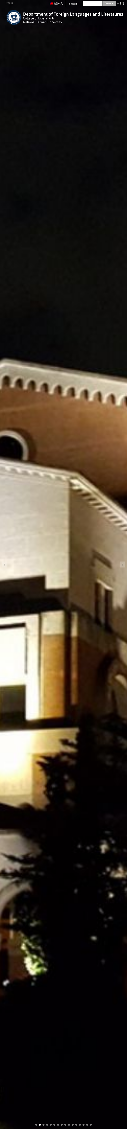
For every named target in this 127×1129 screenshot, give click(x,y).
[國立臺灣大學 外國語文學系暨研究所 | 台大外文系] (64, 16)
